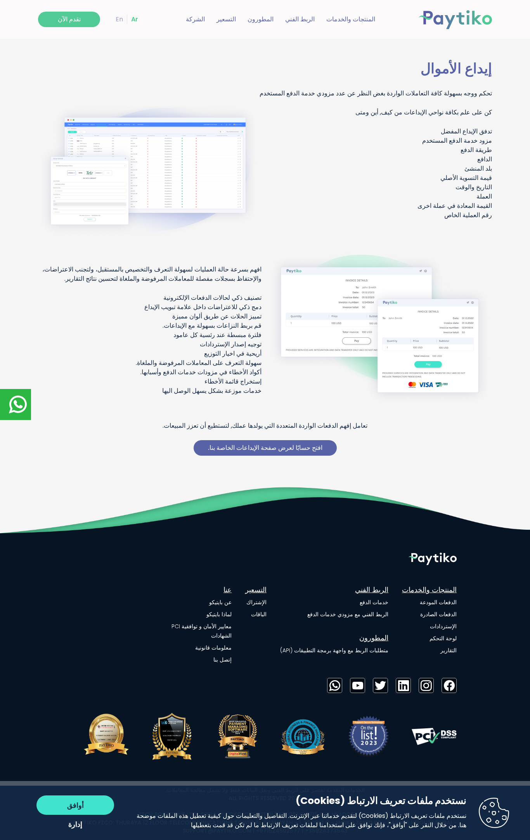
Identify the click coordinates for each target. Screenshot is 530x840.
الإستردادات (443, 626)
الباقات (259, 614)
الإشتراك (256, 602)
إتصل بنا (222, 660)
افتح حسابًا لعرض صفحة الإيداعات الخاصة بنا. (265, 447)
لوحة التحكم (443, 638)
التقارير (448, 650)
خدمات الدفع (374, 602)
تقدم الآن (69, 19)
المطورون (261, 19)
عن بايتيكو (220, 602)
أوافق (75, 805)
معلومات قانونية (213, 648)
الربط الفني (300, 19)
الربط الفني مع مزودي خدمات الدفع (347, 614)
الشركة (195, 19)
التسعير (226, 19)
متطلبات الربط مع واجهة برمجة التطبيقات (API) (334, 650)
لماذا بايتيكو (219, 614)
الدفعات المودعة (438, 602)
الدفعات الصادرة (438, 614)
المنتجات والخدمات (350, 19)
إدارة (75, 824)
